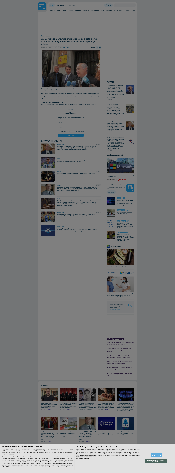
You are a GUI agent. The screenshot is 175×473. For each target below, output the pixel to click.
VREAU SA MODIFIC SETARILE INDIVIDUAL (155, 460)
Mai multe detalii (12, 454)
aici (13, 463)
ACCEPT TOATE (156, 455)
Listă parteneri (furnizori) (82, 458)
